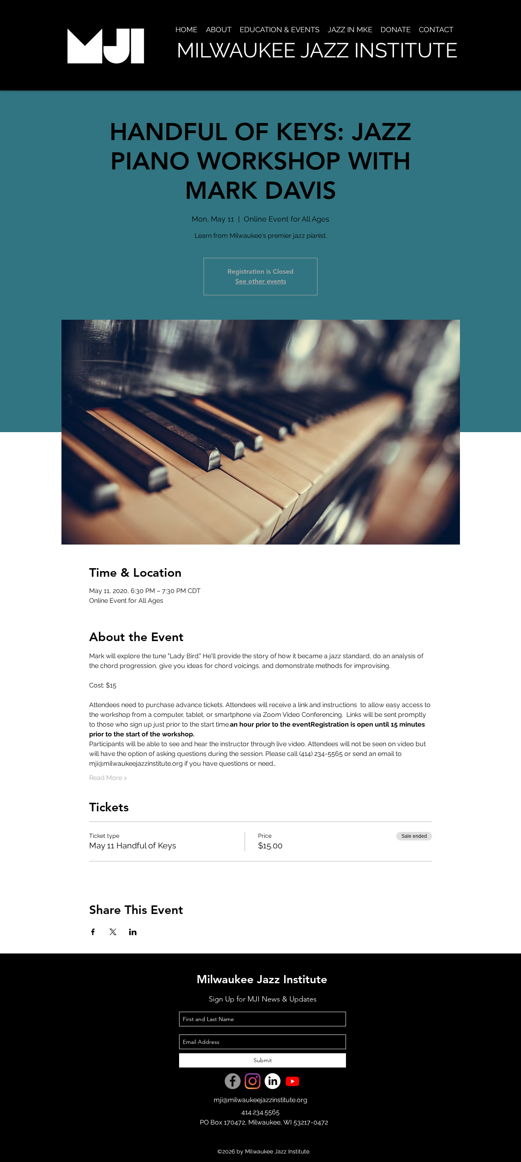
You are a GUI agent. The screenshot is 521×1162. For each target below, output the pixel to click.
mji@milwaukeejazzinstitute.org (260, 1100)
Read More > (108, 778)
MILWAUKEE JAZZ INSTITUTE (317, 50)
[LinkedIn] (272, 1081)
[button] (218, 30)
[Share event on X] (113, 932)
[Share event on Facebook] (93, 932)
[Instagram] (252, 1081)
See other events (260, 281)
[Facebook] (233, 1081)
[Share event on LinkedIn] (133, 932)
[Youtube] (292, 1081)
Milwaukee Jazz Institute (262, 979)
